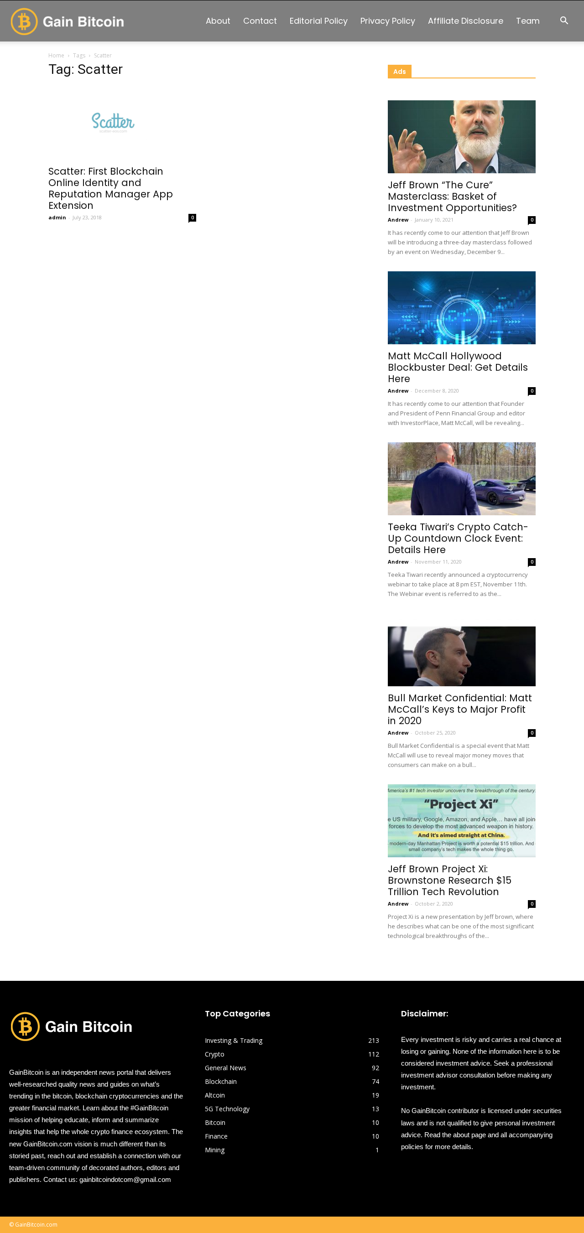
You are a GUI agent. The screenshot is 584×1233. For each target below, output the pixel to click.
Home (56, 55)
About (218, 20)
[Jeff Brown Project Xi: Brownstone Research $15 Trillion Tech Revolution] (462, 820)
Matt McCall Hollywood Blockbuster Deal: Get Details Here (458, 367)
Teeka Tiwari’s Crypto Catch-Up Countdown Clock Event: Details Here (458, 538)
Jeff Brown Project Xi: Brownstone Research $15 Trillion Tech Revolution (449, 880)
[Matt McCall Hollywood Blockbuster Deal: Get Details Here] (462, 307)
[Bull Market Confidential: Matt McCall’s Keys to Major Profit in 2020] (462, 649)
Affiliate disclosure (465, 20)
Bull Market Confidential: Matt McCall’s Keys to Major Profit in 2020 (460, 709)
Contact (260, 20)
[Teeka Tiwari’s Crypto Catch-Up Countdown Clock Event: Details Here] (462, 478)
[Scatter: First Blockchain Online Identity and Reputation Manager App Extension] (122, 123)
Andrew (398, 219)
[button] (564, 21)
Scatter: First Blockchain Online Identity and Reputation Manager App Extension (110, 188)
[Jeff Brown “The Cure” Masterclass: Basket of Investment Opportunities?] (462, 136)
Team (528, 20)
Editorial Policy (319, 20)
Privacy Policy (387, 20)
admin (57, 217)
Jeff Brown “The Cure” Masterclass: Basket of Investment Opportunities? (452, 196)
